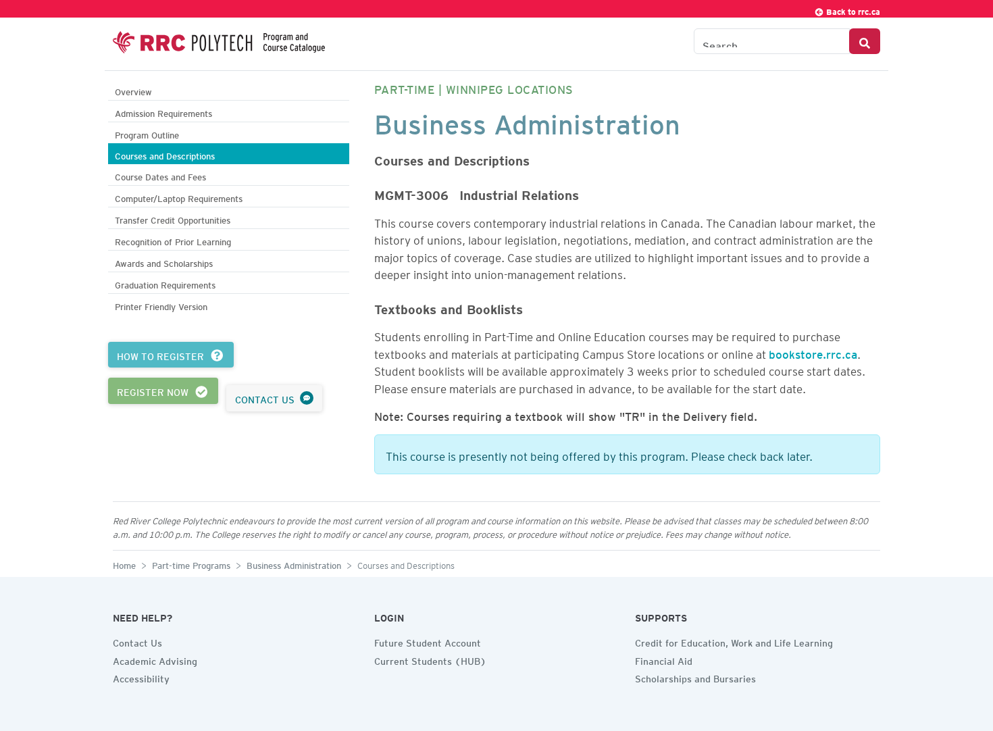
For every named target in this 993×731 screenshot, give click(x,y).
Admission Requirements (163, 112)
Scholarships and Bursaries (695, 677)
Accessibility (141, 677)
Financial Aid (663, 659)
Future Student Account (427, 641)
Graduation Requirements (165, 283)
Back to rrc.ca (852, 10)
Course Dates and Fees (160, 175)
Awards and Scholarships (164, 262)
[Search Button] (864, 41)
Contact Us (137, 641)
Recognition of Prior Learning (173, 240)
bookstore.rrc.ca (813, 352)
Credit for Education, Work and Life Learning (734, 641)
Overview (133, 90)
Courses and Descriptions (165, 154)
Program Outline (147, 133)
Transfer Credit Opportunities (172, 219)
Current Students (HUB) (430, 659)
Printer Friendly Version (161, 305)
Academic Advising (155, 659)
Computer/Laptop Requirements (179, 197)
